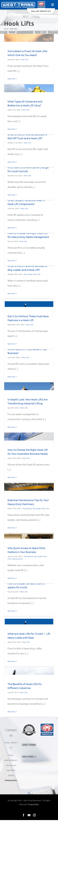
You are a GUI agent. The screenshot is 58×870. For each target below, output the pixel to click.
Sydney (11, 775)
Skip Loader (28, 274)
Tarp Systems (27, 508)
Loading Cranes (17, 559)
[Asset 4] (18, 3)
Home (6, 29)
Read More (11, 79)
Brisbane (8, 780)
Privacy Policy (33, 804)
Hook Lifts (24, 59)
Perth (15, 780)
